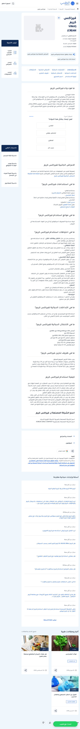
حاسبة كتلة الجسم (10, 156)
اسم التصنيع (58, 76)
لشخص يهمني (51, 133)
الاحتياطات (32, 70)
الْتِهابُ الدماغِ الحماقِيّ (67, 207)
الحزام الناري (56, 193)
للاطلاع (51, 140)
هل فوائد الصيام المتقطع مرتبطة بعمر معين (35, 655)
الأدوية (61, 9)
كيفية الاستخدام (70, 76)
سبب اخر (51, 148)
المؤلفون (69, 443)
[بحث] (13, 3)
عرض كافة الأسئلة (50, 620)
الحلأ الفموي (67, 204)
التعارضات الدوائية (58, 70)
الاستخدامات (71, 70)
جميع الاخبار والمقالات (28, 631)
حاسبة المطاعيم (10, 183)
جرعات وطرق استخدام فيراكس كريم (61, 54)
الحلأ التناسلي (70, 195)
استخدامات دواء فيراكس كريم (66, 59)
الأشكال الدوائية (56, 73)
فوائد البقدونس (71, 654)
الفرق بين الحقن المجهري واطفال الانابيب (65, 695)
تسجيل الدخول (6, 3)
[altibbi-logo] (67, 3)
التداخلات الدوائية (70, 73)
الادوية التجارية (52, 9)
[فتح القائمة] (76, 3)
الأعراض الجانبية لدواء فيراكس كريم (38, 54)
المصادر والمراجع (66, 436)
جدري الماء (71, 202)
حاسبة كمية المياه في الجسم (10, 174)
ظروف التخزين (43, 73)
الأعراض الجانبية (43, 70)
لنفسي (51, 126)
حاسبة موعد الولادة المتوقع (11, 164)
